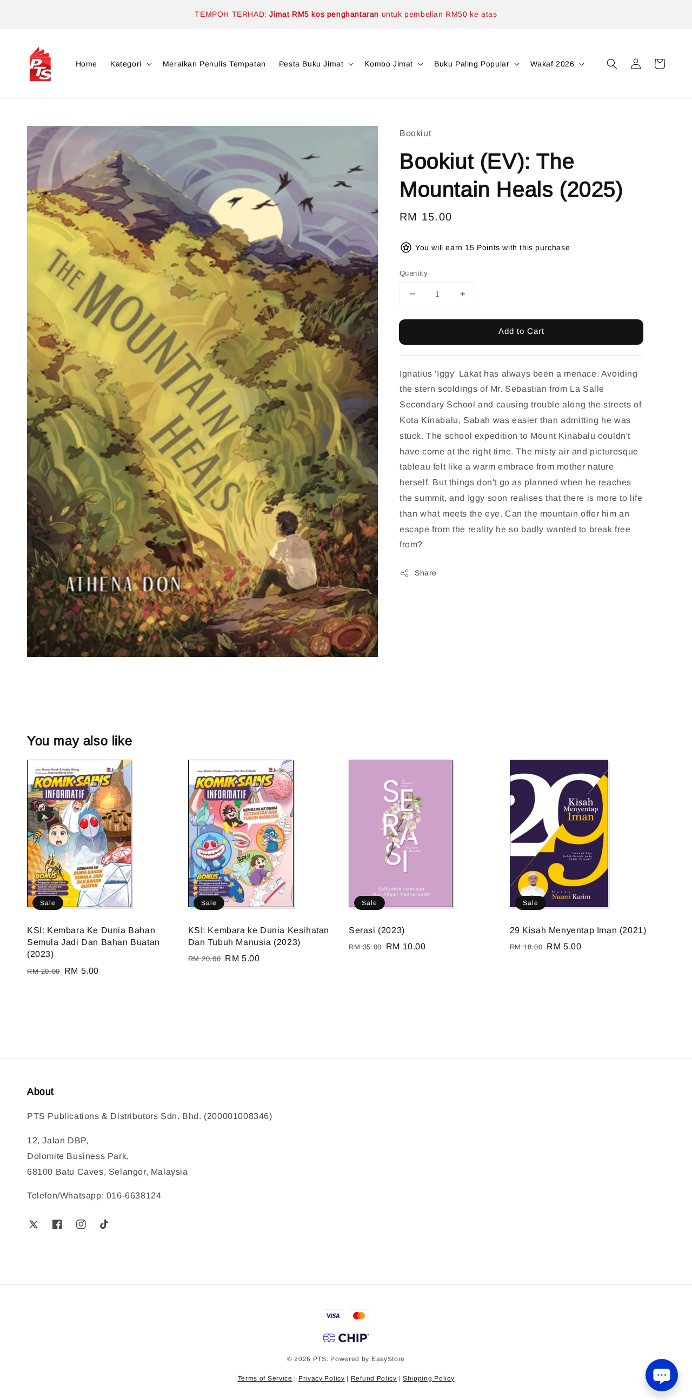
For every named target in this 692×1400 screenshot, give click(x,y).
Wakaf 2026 (552, 63)
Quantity (414, 273)
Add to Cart (521, 331)
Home (86, 63)
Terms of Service (265, 1378)
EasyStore (388, 1359)
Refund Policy (374, 1378)
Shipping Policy (429, 1378)
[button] (612, 64)
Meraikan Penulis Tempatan (214, 63)
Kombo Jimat (388, 63)
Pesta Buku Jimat (311, 63)
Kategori (126, 63)
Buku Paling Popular (471, 63)
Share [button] (426, 572)
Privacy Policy (321, 1378)
